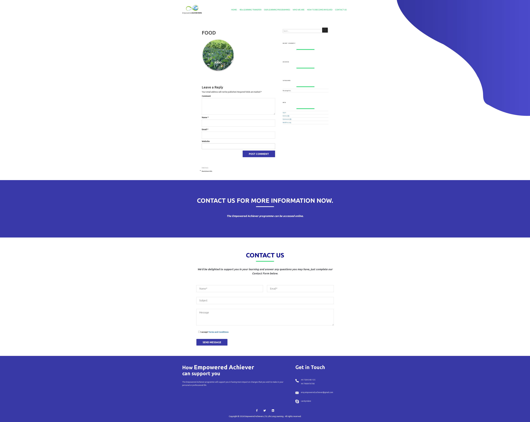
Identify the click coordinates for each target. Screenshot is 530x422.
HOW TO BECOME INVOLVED (319, 10)
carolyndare (306, 401)
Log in (284, 112)
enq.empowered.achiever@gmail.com (317, 392)
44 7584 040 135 (308, 380)
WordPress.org (287, 122)
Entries (286, 116)
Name (205, 117)
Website (206, 141)
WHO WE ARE (298, 10)
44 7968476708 (308, 384)
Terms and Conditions (218, 332)
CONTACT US (341, 10)
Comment (206, 96)
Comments (287, 119)
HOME (234, 10)
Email (205, 129)
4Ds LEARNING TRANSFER (250, 10)
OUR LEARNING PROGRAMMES (277, 10)
